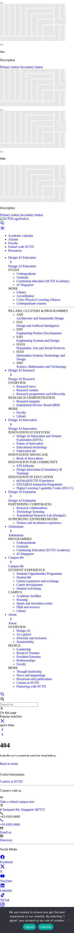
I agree (29, 926)
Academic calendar (20, 235)
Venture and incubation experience (38, 523)
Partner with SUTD (21, 247)
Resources (15, 250)
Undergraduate (26, 273)
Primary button (10, 67)
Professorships (25, 660)
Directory (6, 840)
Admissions (15, 535)
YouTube (6, 881)
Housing (22, 599)
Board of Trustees (27, 653)
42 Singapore (25, 285)
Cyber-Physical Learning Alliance (38, 299)
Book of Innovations (29, 458)
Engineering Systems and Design (37, 340)
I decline (45, 926)
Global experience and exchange (37, 581)
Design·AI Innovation (22, 428)
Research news (26, 386)
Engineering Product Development (38, 333)
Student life (23, 577)
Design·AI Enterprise (22, 500)
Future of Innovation (29, 443)
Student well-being (28, 588)
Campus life (16, 566)
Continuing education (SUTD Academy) (42, 281)
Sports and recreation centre (34, 603)
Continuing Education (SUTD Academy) (43, 550)
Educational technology (31, 447)
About (12, 623)
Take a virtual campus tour (17, 801)
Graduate (22, 277)
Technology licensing (30, 511)
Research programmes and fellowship (40, 394)
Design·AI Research (21, 379)
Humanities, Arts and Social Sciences (40, 348)
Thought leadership (29, 671)
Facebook (6, 862)
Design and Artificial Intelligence (37, 325)
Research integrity (28, 401)
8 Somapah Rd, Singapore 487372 (22, 809)
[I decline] (69, 920)
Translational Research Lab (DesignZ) (41, 515)
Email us (5, 832)
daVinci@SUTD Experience (35, 480)
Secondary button (31, 67)
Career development (29, 585)
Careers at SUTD (27, 682)
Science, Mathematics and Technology (41, 366)
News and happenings (30, 675)
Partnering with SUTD (31, 686)
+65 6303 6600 (10, 824)
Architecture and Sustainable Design (40, 318)
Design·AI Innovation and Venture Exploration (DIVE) (38, 438)
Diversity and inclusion (31, 638)
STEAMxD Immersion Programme (39, 484)
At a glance (23, 634)
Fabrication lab (26, 451)
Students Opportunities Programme (39, 573)
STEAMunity (25, 466)
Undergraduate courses (31, 303)
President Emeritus (28, 656)
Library (21, 292)
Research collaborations (31, 508)
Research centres (27, 390)
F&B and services (28, 607)
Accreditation (25, 296)
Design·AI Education (22, 266)
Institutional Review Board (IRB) (38, 405)
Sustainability (25, 642)
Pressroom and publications (34, 679)
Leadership (23, 649)
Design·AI (23, 630)
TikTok (4, 900)
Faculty (13, 243)
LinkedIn (6, 890)
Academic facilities (28, 596)
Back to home (9, 763)
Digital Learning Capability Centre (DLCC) (44, 488)
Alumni (13, 239)
